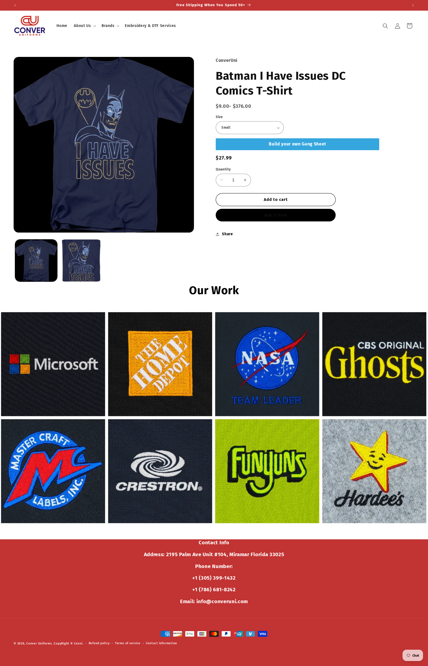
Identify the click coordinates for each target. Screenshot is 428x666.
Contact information (161, 643)
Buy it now (276, 215)
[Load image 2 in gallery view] (81, 260)
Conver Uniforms (39, 643)
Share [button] (227, 234)
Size (219, 117)
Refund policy (99, 643)
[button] (84, 26)
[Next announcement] (413, 5)
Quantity (223, 169)
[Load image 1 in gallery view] (36, 260)
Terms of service (127, 643)
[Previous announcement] (15, 5)
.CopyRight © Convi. (68, 643)
